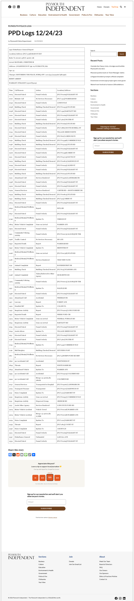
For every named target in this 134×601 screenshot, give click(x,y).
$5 (35, 478)
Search (93, 50)
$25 (50, 477)
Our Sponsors (103, 573)
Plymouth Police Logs (19, 26)
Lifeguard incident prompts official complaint (107, 76)
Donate (106, 7)
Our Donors (103, 570)
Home (99, 7)
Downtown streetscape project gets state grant (108, 80)
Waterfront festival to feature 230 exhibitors (107, 84)
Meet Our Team (104, 561)
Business (23, 15)
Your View (109, 15)
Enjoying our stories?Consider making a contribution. (108, 127)
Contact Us (103, 579)
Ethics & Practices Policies (108, 576)
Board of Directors (105, 564)
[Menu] (125, 7)
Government (74, 15)
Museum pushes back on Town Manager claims (107, 73)
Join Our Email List (75, 564)
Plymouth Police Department (20, 41)
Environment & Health (57, 15)
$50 (57, 478)
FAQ (101, 567)
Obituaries (98, 15)
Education (42, 15)
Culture (33, 15)
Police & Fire (87, 15)
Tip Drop (114, 7)
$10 (42, 478)
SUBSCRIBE (46, 508)
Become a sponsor (52, 517)
